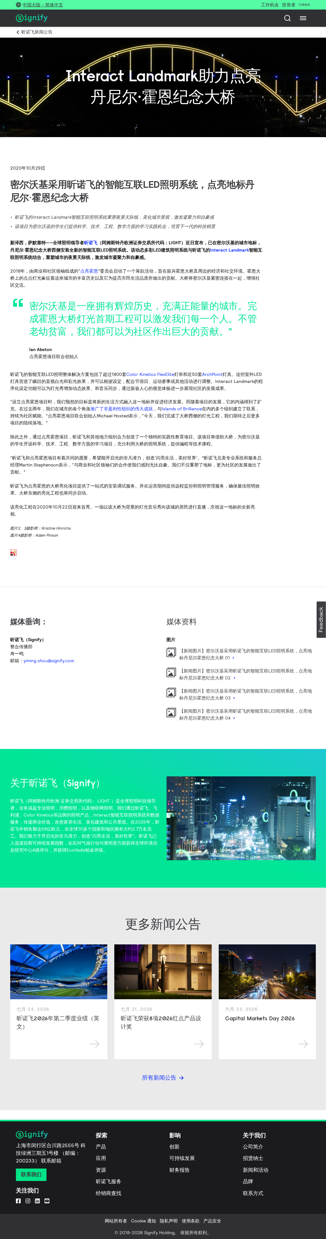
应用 (101, 1158)
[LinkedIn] (37, 1200)
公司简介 (253, 1146)
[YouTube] (47, 1200)
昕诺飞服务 (108, 1181)
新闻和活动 (255, 1170)
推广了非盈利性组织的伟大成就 (121, 409)
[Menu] (303, 18)
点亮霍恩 (89, 271)
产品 (101, 1146)
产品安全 (212, 1221)
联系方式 (253, 1193)
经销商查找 (108, 1193)
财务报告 (179, 1170)
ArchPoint (212, 374)
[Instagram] (27, 1200)
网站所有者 (116, 1221)
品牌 (248, 1181)
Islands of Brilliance (182, 409)
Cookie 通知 (143, 1221)
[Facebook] (18, 1200)
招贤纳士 (253, 1158)
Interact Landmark (229, 250)
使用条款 (191, 1221)
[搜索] (287, 18)
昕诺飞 (90, 243)
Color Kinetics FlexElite (150, 374)
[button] (321, 619)
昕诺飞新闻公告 (37, 32)
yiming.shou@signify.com (49, 660)
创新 (174, 1146)
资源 (101, 1170)
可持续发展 (182, 1158)
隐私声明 (169, 1221)
